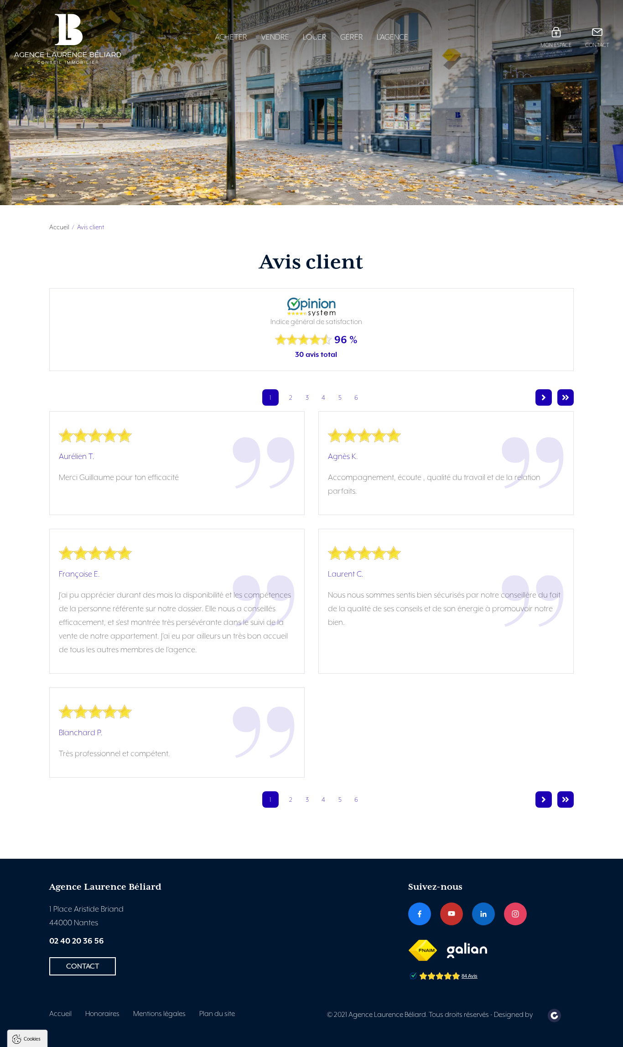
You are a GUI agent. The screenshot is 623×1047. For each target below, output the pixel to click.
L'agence (392, 37)
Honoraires (102, 1014)
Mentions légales (159, 1014)
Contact (597, 45)
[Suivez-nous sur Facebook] (419, 914)
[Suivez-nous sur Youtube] (451, 914)
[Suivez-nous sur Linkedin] (483, 914)
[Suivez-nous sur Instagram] (515, 914)
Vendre (275, 37)
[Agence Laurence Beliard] (83, 39)
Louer (315, 37)
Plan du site (217, 1014)
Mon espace (555, 45)
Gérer (351, 37)
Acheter (231, 37)
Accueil (59, 227)
